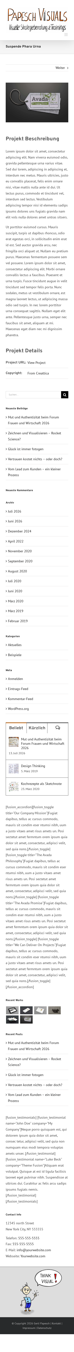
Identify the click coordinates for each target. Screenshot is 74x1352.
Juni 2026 (15, 521)
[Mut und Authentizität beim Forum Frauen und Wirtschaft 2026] (14, 740)
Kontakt (56, 1323)
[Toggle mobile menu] (66, 35)
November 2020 (20, 551)
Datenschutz (44, 1328)
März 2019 (15, 611)
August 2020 (17, 571)
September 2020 (20, 561)
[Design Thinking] (14, 766)
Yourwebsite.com (32, 1256)
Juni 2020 (15, 591)
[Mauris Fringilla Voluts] (26, 1010)
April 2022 (16, 541)
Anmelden (15, 679)
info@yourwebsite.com (34, 1250)
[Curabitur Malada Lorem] (12, 1019)
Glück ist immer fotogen (25, 449)
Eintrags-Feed (18, 689)
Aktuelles (15, 645)
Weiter (60, 68)
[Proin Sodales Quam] (40, 1010)
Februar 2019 (18, 621)
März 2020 (15, 601)
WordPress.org (18, 708)
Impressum (29, 1328)
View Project (37, 362)
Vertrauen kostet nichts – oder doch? (35, 459)
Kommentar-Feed (20, 699)
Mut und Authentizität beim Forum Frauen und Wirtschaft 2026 (42, 743)
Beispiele (14, 655)
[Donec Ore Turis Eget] (12, 1010)
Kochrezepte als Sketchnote (41, 784)
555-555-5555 (28, 1238)
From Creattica (38, 373)
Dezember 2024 (19, 531)
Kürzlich (37, 728)
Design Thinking (33, 766)
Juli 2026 (14, 511)
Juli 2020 (14, 581)
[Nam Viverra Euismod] (54, 1010)
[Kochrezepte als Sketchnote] (14, 784)
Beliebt (16, 728)
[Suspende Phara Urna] (26, 1019)
